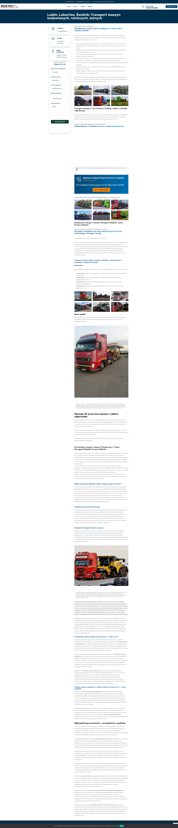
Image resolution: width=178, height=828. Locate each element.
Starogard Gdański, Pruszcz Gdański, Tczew (108, 197)
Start (69, 6)
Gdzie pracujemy (60, 51)
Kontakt (90, 6)
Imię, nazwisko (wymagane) (58, 68)
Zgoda (121, 825)
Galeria (83, 6)
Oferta (75, 6)
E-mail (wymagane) (56, 85)
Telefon (60, 28)
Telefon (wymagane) (56, 93)
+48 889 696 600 (62, 31)
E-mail (59, 38)
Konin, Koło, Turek (92, 197)
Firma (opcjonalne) (56, 77)
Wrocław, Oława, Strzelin (80, 197)
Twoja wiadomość (55, 103)
